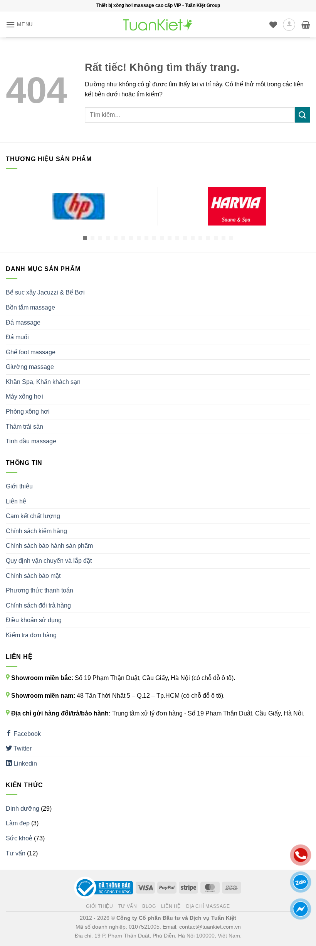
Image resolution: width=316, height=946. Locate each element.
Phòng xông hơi (28, 411)
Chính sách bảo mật (33, 575)
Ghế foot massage (30, 352)
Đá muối (17, 337)
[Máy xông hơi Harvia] (237, 206)
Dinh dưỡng (22, 808)
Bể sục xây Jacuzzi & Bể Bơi (45, 292)
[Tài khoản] (289, 25)
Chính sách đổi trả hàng (38, 605)
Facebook (26, 734)
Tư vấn (15, 853)
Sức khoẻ (19, 838)
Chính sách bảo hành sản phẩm (49, 545)
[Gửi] (302, 114)
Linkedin (24, 763)
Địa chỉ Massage (208, 906)
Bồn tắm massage (30, 307)
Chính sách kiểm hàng (36, 531)
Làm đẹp (18, 823)
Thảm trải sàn (24, 426)
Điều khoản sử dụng (34, 620)
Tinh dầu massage (31, 441)
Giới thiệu (19, 486)
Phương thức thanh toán (39, 590)
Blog (149, 906)
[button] (19, 24)
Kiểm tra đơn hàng (31, 635)
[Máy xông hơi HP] (79, 206)
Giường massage (30, 367)
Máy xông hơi (24, 396)
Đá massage (23, 322)
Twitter (22, 748)
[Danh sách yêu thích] (273, 24)
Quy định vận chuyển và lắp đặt (49, 560)
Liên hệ (16, 501)
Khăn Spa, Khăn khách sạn (43, 382)
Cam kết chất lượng (33, 516)
